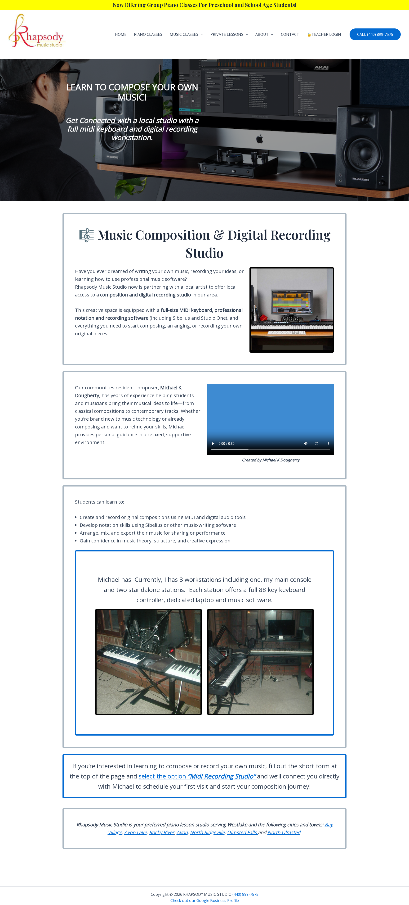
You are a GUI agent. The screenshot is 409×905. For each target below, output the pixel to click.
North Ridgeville (207, 832)
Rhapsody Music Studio (26, 53)
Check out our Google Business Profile (204, 900)
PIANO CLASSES (148, 34)
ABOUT (262, 34)
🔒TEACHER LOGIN (324, 34)
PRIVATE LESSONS (226, 34)
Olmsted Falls (242, 832)
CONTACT (290, 34)
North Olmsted (283, 832)
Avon (182, 832)
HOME (120, 34)
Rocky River (161, 832)
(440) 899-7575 (245, 894)
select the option (197, 776)
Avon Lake (135, 832)
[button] (200, 34)
